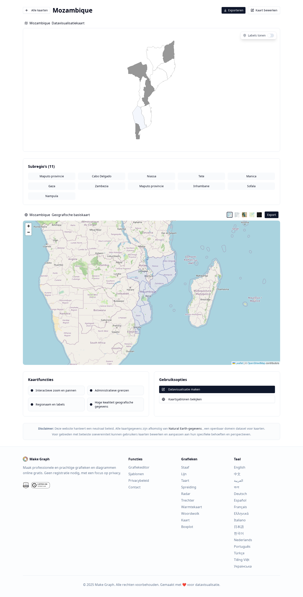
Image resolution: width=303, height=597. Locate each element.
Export (271, 215)
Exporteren (235, 10)
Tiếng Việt (241, 559)
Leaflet (239, 363)
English (239, 467)
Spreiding (188, 487)
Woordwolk (190, 513)
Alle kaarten (39, 10)
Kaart (185, 520)
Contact (134, 487)
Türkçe (239, 553)
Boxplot (187, 526)
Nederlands (243, 540)
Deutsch (240, 493)
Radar (185, 493)
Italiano (240, 520)
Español (240, 500)
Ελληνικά (241, 513)
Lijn (184, 474)
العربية (238, 480)
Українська (243, 566)
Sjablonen (136, 474)
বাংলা (236, 487)
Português (242, 546)
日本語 (239, 526)
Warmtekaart (191, 507)
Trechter (187, 500)
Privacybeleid (138, 480)
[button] (28, 226)
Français (240, 507)
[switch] (270, 35)
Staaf (185, 467)
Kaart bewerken (266, 10)
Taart (185, 480)
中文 (237, 474)
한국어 (239, 533)
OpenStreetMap (256, 363)
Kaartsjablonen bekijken (185, 399)
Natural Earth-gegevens (185, 428)
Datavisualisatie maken (184, 389)
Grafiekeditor (138, 467)
